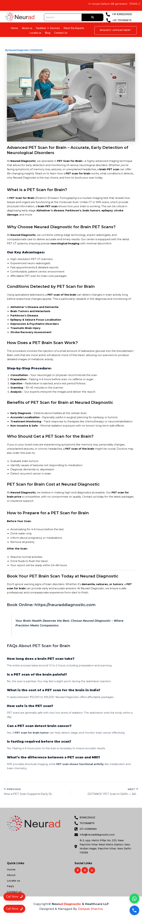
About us (27, 28)
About (11, 875)
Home (14, 28)
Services (55, 28)
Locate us (35, 32)
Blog (47, 32)
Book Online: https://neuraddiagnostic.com (51, 604)
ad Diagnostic (70, 904)
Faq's (10, 886)
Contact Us (60, 32)
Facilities (41, 28)
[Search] (92, 17)
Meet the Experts (74, 28)
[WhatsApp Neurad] (134, 898)
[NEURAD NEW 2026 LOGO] (19, 17)
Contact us (14, 891)
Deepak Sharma (90, 909)
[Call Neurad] (134, 910)
